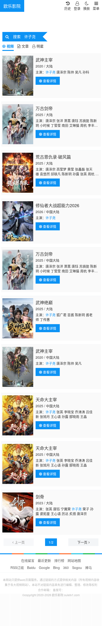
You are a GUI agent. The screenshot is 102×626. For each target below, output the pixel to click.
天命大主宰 (46, 399)
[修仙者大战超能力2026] (17, 221)
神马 (88, 567)
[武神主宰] (17, 76)
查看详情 (49, 80)
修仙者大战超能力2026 (57, 205)
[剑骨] (17, 512)
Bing (56, 567)
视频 (10, 46)
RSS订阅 (17, 567)
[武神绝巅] (17, 318)
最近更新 (44, 560)
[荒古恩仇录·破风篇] (17, 173)
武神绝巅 (44, 302)
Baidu (31, 567)
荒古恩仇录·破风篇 (53, 157)
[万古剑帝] (17, 124)
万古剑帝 (44, 108)
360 (66, 567)
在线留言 (27, 560)
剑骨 (40, 496)
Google (44, 567)
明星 (40, 46)
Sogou (77, 567)
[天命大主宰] (17, 415)
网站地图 (74, 560)
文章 (25, 46)
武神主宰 (44, 60)
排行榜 (59, 560)
